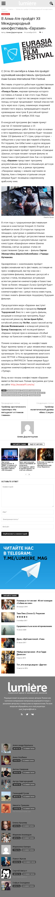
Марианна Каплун (22, 846)
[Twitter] (27, 715)
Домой (3, 9)
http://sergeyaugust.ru (20, 877)
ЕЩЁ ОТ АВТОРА (36, 444)
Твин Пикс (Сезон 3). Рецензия (31, 613)
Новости (5, 14)
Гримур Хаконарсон (9, 393)
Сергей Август (20, 871)
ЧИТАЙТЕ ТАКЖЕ (19, 444)
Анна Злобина (20, 757)
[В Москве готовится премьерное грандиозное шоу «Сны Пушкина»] (45, 454)
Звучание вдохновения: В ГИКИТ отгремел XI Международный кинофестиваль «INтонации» (9, 466)
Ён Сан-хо (41, 393)
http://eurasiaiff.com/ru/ (22, 384)
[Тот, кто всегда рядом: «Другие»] (8, 669)
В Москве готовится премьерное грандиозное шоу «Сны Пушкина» (45, 464)
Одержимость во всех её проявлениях (34, 626)
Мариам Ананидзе (22, 834)
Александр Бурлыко (23, 745)
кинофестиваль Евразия (11, 395)
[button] (51, 4)
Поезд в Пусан (35, 395)
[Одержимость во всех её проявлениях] (8, 630)
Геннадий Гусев (21, 793)
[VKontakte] (32, 715)
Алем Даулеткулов (14, 32)
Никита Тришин (21, 805)
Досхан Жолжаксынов (27, 393)
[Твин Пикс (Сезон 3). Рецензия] (8, 617)
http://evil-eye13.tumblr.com (22, 811)
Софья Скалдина (21, 883)
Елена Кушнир (20, 822)
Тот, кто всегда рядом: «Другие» (32, 665)
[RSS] (22, 715)
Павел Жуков (19, 859)
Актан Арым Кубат (14, 390)
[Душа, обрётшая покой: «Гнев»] (8, 643)
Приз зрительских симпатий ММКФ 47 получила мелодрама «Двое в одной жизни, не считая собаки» (27, 466)
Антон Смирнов (20, 769)
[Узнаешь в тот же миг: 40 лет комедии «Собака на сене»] (8, 604)
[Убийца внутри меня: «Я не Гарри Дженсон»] (8, 657)
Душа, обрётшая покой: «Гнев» (31, 639)
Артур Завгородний (23, 781)
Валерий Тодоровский (31, 390)
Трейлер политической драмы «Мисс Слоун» (42, 409)
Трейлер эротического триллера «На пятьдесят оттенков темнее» (13, 410)
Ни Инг (24, 395)
